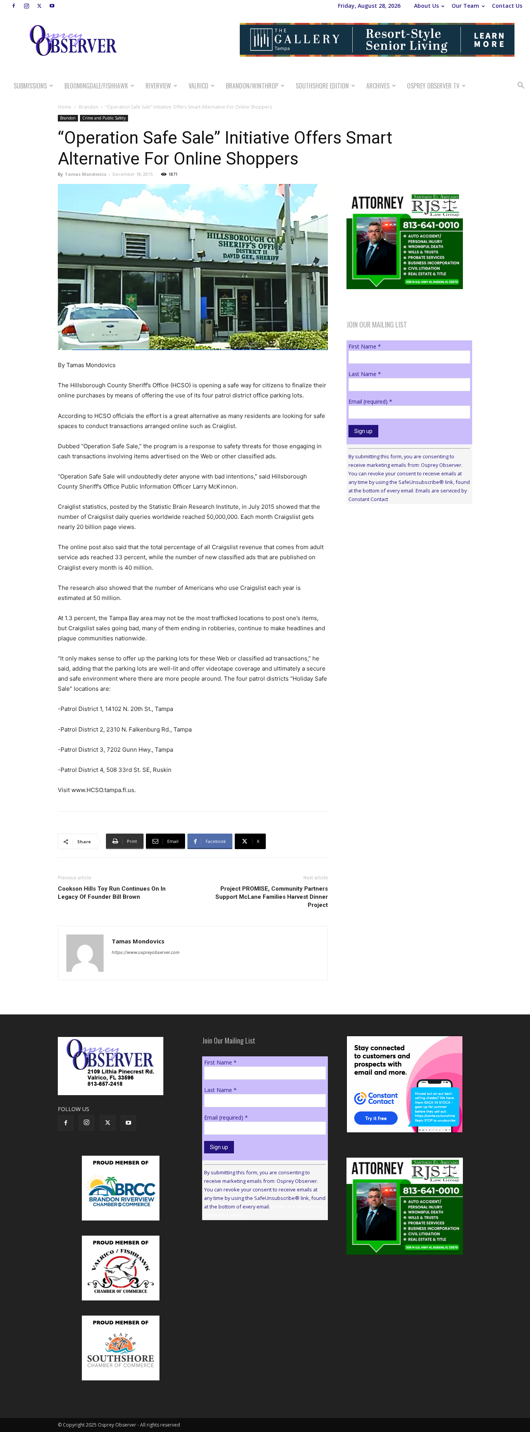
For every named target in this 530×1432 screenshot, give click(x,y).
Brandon (88, 107)
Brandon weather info (404, 581)
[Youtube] (52, 6)
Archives (378, 85)
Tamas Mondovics (85, 174)
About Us (426, 5)
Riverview (158, 85)
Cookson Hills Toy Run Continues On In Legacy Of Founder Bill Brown (112, 892)
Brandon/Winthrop (252, 85)
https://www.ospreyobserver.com (146, 952)
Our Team (465, 5)
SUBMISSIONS (30, 85)
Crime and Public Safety (104, 118)
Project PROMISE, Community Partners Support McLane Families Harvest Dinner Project (271, 896)
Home (64, 107)
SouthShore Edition (322, 85)
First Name (364, 346)
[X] (39, 6)
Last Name (364, 374)
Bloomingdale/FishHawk (96, 85)
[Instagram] (26, 6)
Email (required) (370, 401)
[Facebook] (13, 6)
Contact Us (507, 5)
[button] (520, 86)
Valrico (198, 85)
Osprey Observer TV (433, 85)
